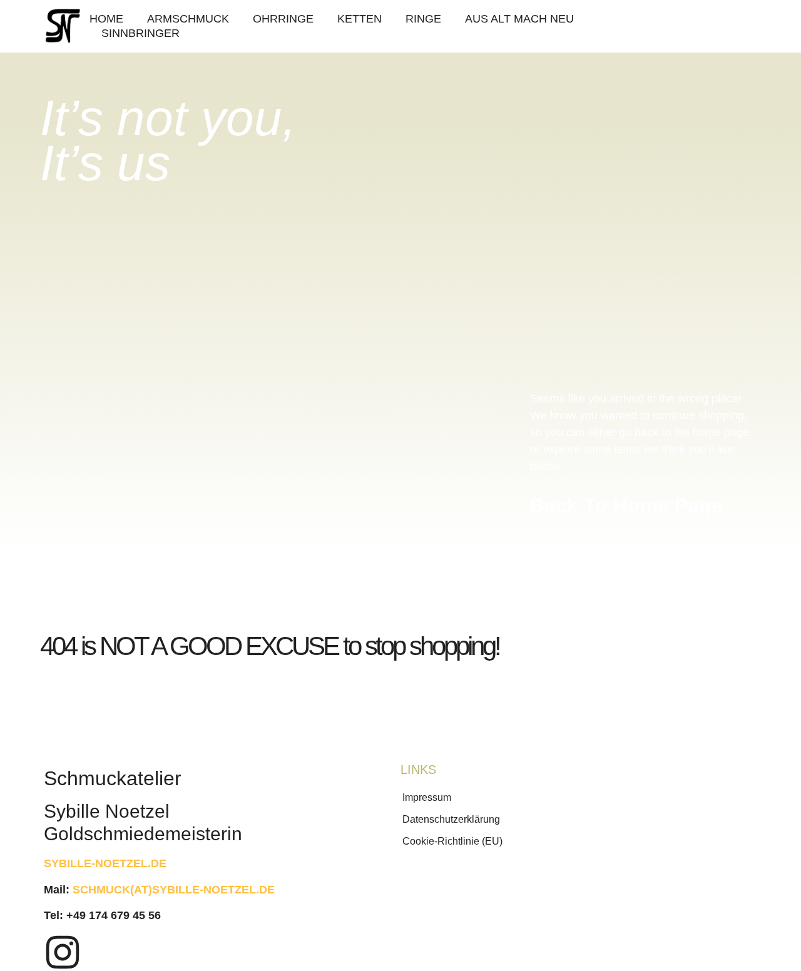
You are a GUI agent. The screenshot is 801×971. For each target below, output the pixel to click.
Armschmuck (188, 19)
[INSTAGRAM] (62, 952)
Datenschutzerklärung (451, 819)
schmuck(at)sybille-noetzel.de (174, 889)
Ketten (359, 19)
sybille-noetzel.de (105, 863)
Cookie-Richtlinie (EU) (452, 841)
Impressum (426, 797)
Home (106, 19)
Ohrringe (283, 19)
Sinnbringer (140, 33)
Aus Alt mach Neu (519, 19)
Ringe (423, 19)
